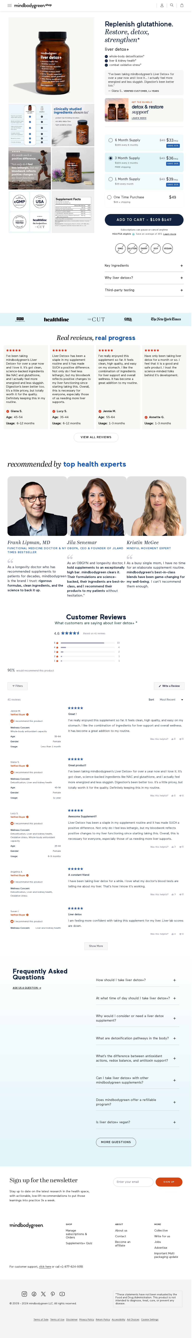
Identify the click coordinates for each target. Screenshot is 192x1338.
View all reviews (96, 437)
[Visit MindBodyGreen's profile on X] (43, 1294)
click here (45, 1266)
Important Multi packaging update (166, 1255)
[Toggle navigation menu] (10, 5)
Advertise (160, 1247)
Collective (161, 1230)
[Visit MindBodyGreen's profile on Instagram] (24, 1294)
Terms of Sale (41, 1320)
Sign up (169, 1182)
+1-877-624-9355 (71, 1266)
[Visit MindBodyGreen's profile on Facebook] (34, 1294)
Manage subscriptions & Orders (76, 1234)
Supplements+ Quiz (79, 1243)
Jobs (157, 1242)
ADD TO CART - (144, 220)
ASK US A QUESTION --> (27, 988)
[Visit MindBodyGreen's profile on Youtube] (62, 1294)
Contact (120, 1236)
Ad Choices (133, 1320)
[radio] (144, 143)
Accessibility (118, 1320)
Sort (152, 699)
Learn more (169, 234)
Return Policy (103, 1320)
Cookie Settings (149, 1320)
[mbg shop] (33, 5)
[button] (181, 6)
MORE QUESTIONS (116, 1142)
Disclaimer (71, 1320)
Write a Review (173, 687)
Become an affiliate (122, 1244)
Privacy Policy (86, 1320)
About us (121, 1230)
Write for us (162, 1236)
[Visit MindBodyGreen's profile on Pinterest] (53, 1294)
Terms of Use (57, 1320)
